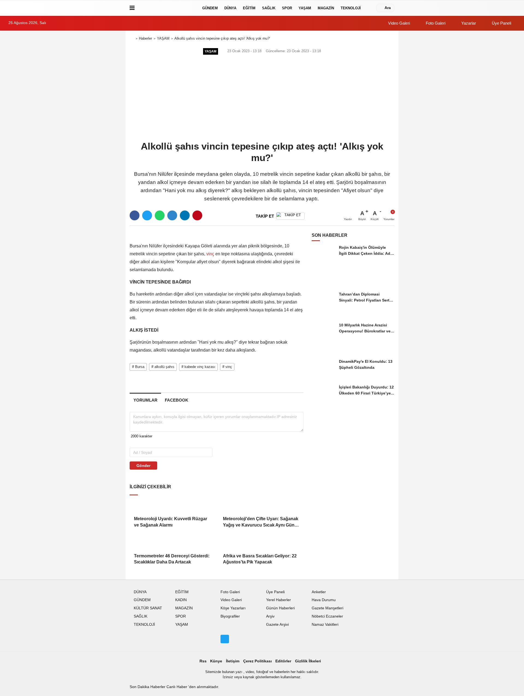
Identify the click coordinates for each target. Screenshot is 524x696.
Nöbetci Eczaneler (327, 616)
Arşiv (270, 616)
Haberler (145, 38)
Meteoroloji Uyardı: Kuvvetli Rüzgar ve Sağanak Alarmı (170, 521)
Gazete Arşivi (277, 624)
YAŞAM (305, 8)
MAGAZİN (326, 8)
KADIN (181, 600)
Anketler (319, 592)
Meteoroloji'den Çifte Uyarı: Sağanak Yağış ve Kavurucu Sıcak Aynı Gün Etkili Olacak (260, 522)
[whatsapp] (160, 215)
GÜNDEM (210, 8)
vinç (210, 254)
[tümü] (369, 8)
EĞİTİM (249, 8)
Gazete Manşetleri (327, 608)
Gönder (143, 465)
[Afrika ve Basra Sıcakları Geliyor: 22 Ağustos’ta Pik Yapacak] (261, 542)
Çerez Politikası (257, 661)
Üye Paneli (501, 23)
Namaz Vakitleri (325, 624)
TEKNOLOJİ (351, 8)
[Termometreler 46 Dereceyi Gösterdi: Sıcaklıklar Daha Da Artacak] (172, 542)
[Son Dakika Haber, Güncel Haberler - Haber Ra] (167, 8)
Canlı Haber (177, 687)
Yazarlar (468, 23)
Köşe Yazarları (233, 608)
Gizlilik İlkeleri (308, 661)
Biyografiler (230, 616)
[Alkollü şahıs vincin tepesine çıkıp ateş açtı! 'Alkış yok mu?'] (182, 233)
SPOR (287, 8)
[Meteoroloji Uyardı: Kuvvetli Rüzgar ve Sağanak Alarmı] (172, 505)
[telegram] (172, 215)
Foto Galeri (435, 23)
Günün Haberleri (280, 608)
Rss (203, 661)
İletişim (232, 661)
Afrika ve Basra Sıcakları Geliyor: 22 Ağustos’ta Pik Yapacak (260, 559)
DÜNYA (230, 8)
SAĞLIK (268, 8)
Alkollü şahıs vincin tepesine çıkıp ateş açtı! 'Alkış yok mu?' (222, 38)
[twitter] (147, 215)
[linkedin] (185, 215)
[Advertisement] (262, 97)
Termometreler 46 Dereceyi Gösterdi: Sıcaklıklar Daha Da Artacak (172, 559)
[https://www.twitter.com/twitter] (225, 639)
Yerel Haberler (278, 600)
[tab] (145, 400)
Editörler (283, 661)
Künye (216, 661)
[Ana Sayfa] (132, 39)
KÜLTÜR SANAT (148, 608)
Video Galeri (398, 23)
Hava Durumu (324, 600)
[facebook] (134, 215)
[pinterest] (197, 215)
